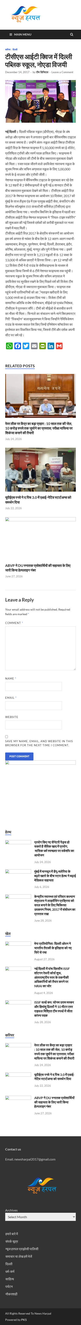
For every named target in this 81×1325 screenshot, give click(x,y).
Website (11, 717)
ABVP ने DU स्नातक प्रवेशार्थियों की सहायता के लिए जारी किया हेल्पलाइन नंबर (54, 1102)
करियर (8, 49)
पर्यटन (9, 1286)
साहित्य (9, 1279)
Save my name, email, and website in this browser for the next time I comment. (39, 743)
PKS (24, 1319)
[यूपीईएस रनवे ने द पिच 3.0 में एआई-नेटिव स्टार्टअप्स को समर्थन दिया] (40, 493)
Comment (14, 623)
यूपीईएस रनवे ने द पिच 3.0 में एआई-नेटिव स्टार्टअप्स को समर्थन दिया (54, 1076)
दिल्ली (15, 49)
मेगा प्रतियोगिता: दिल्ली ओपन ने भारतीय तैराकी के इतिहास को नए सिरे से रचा (53, 947)
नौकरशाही (11, 1294)
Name (10, 678)
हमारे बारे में (11, 1234)
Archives (11, 1210)
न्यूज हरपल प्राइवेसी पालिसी (21, 1249)
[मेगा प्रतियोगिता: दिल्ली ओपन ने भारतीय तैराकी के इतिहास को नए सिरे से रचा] (18, 944)
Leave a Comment (62, 72)
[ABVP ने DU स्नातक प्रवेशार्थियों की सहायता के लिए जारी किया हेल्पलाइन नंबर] (40, 520)
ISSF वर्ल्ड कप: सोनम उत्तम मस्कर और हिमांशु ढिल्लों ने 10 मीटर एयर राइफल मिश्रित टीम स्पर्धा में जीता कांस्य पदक (54, 1008)
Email (11, 697)
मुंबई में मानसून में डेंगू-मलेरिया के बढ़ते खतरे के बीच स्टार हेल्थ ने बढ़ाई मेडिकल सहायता (55, 875)
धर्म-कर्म (9, 1271)
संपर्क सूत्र (11, 1241)
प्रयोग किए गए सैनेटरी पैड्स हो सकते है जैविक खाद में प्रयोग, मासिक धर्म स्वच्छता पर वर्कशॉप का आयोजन (54, 848)
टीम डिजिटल (42, 72)
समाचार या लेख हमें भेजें (18, 1256)
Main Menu (22, 34)
